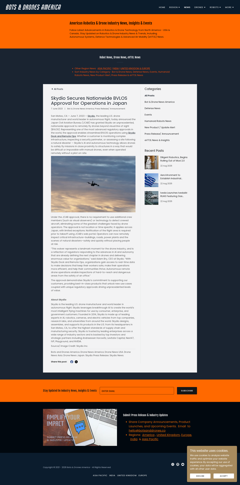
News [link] (187, 7)
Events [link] (148, 114)
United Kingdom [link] (126, 475)
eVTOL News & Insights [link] (157, 140)
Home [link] (162, 7)
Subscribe (187, 390)
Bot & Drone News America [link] (159, 101)
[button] (174, 7)
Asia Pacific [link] (100, 475)
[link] (62, 8)
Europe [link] (142, 475)
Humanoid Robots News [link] (158, 121)
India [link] (112, 475)
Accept (224, 476)
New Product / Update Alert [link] (160, 127)
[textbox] (137, 390)
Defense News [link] (152, 108)
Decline (200, 476)
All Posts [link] (149, 95)
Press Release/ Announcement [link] (162, 133)
